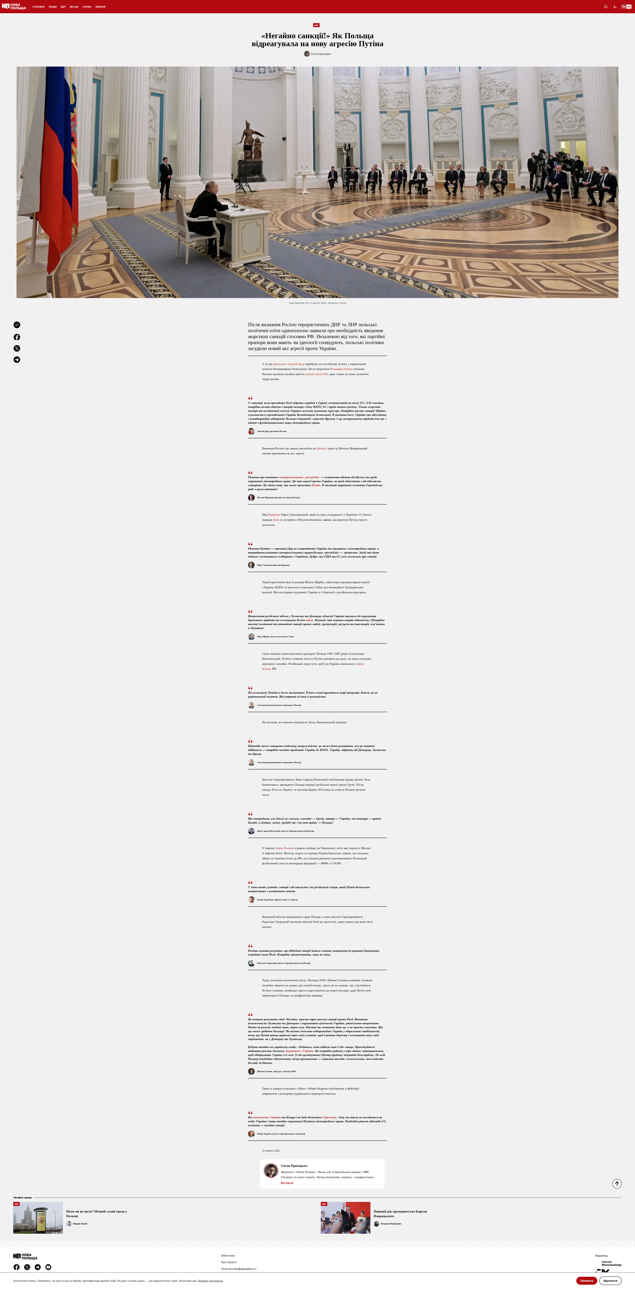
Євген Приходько (321, 53)
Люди (53, 6)
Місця (74, 6)
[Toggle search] (606, 6)
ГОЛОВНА (38, 6)
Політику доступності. (210, 1280)
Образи (100, 6)
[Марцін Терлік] (69, 1224)
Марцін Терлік (80, 1223)
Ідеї (63, 6)
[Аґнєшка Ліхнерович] (376, 1224)
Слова (86, 6)
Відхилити (610, 1280)
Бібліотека (228, 1255)
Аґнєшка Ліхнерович (391, 1223)
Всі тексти (287, 1183)
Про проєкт (229, 1262)
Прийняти (586, 1280)
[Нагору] (617, 1184)
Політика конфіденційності (238, 1268)
